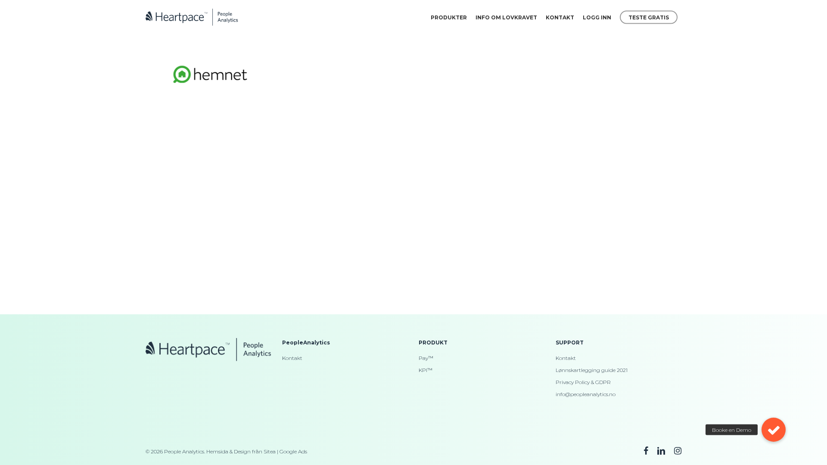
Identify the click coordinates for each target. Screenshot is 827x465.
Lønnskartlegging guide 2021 (592, 370)
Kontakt (292, 358)
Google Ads (293, 451)
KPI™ (425, 370)
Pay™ (426, 358)
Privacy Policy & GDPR (583, 382)
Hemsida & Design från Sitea (241, 451)
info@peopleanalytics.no (586, 394)
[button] (774, 430)
